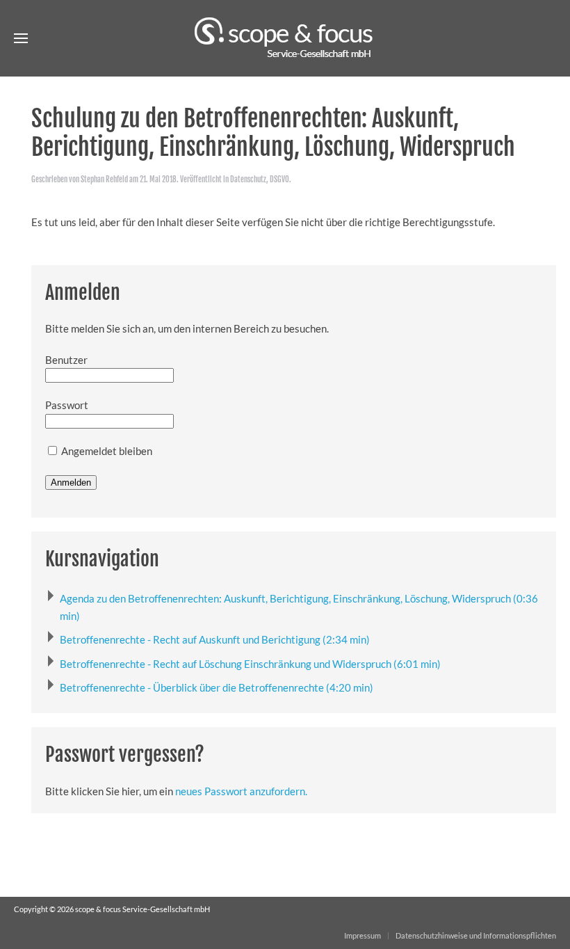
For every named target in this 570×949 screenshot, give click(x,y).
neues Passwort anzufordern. (241, 791)
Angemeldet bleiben (105, 451)
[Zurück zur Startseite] (285, 38)
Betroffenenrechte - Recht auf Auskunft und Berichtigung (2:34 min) (215, 639)
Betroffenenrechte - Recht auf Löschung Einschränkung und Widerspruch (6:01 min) (250, 663)
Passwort (66, 405)
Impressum (362, 935)
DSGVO (279, 179)
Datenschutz (248, 179)
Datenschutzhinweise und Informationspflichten (476, 935)
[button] (21, 38)
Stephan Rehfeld (104, 179)
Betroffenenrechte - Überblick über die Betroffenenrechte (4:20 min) (216, 687)
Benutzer (66, 359)
